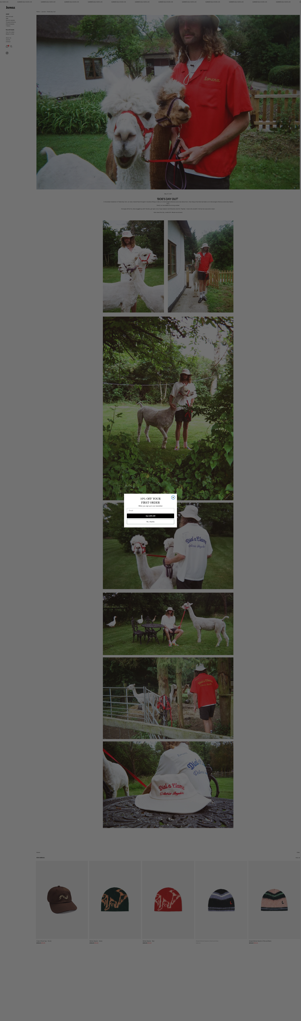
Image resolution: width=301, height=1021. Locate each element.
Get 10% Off (150, 516)
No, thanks (150, 522)
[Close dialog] (173, 497)
